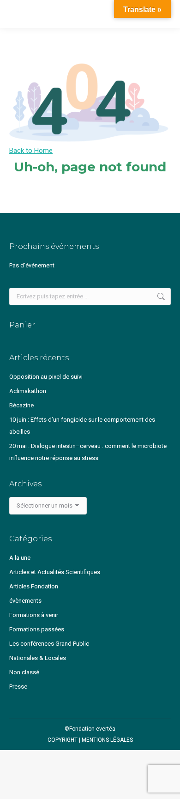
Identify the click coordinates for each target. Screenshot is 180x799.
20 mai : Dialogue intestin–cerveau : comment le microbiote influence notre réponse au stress (88, 451)
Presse (18, 686)
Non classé (24, 672)
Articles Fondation (33, 586)
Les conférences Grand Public (49, 643)
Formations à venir (33, 614)
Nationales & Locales (37, 657)
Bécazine (21, 405)
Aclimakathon (27, 390)
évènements (25, 600)
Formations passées (36, 629)
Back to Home (31, 150)
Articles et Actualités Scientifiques (54, 572)
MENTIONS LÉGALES (107, 740)
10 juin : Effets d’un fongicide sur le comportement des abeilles (82, 425)
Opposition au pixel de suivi (46, 376)
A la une (19, 557)
